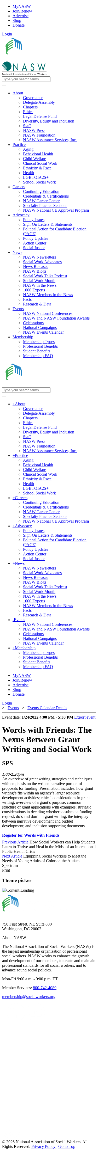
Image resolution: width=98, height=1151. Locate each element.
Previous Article (15, 842)
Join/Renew (22, 11)
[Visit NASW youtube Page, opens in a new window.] (35, 1020)
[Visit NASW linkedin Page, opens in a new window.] (16, 1020)
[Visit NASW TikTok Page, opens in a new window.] (11, 1137)
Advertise (20, 16)
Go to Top (66, 1146)
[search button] (4, 85)
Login (7, 34)
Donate (19, 25)
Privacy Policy (43, 1146)
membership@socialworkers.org (28, 996)
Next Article (12, 856)
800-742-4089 (44, 987)
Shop (17, 20)
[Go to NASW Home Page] (40, 59)
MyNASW (22, 6)
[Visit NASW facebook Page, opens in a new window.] (4, 1020)
